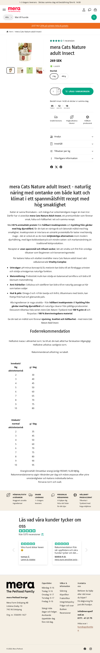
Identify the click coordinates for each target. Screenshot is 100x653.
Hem (11, 31)
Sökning (63, 591)
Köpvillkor (64, 594)
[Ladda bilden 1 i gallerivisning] (11, 70)
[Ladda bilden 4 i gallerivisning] (39, 70)
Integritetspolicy (67, 602)
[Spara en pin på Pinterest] (61, 167)
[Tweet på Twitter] (56, 167)
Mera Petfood (18, 649)
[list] (50, 500)
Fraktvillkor (65, 598)
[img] (51, 531)
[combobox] (55, 17)
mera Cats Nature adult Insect (28, 31)
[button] (4, 10)
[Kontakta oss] (89, 10)
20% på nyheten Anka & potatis (54, 25)
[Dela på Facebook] (51, 167)
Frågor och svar (67, 605)
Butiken (63, 609)
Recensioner (65, 613)
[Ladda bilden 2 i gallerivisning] (20, 70)
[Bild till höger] (43, 70)
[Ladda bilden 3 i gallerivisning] (30, 70)
